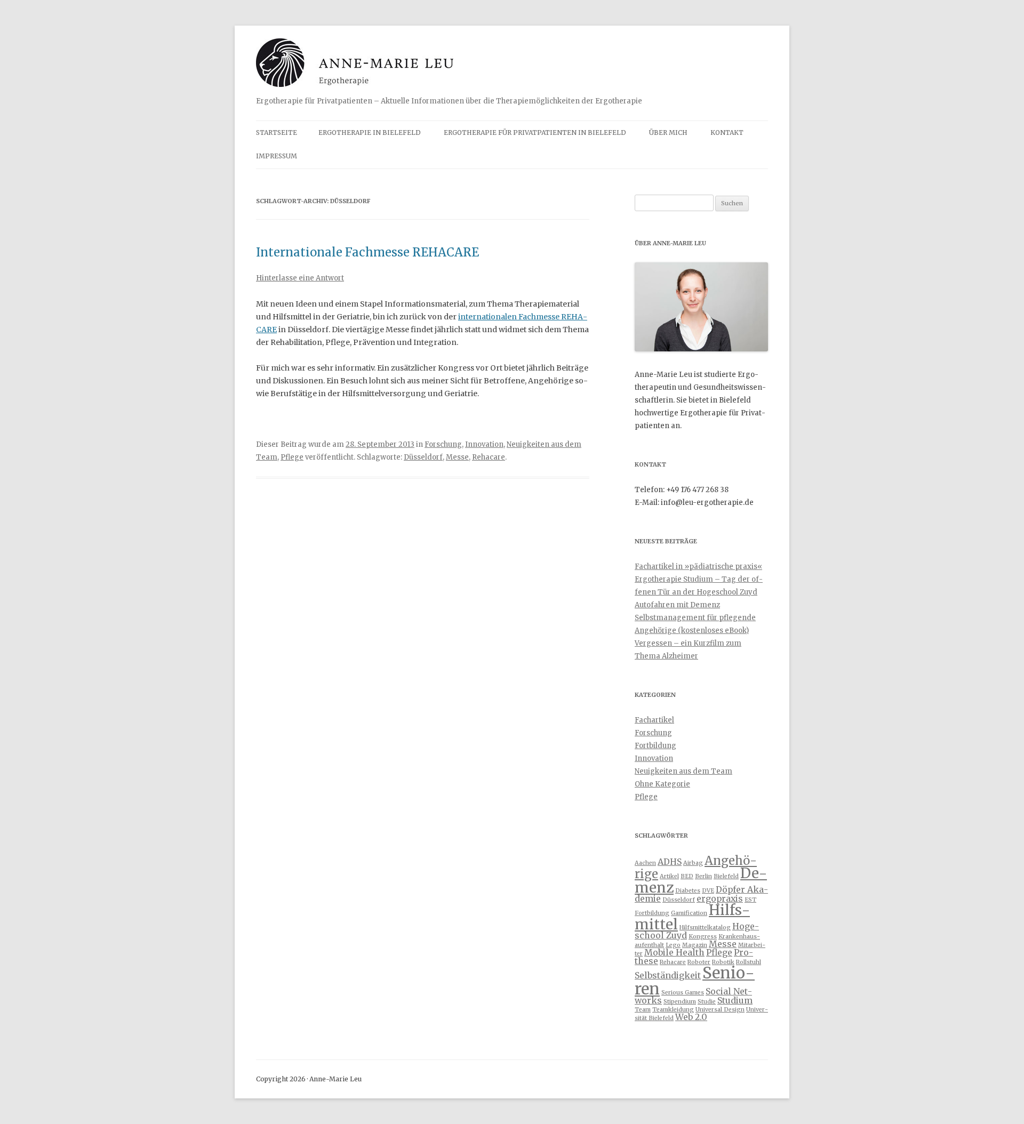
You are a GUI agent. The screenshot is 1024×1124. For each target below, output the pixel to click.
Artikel (669, 876)
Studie (707, 1001)
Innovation (484, 444)
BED (687, 876)
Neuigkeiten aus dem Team (683, 771)
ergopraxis (720, 898)
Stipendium (679, 1001)
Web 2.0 (691, 1016)
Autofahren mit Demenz (677, 604)
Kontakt (726, 133)
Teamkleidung (673, 1009)
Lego (673, 945)
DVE (708, 890)
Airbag (693, 863)
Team (643, 1009)
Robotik (723, 962)
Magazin (694, 945)
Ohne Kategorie (662, 784)
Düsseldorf (423, 457)
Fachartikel (654, 720)
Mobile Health (674, 952)
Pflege (292, 457)
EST (750, 899)
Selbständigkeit (668, 975)
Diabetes (687, 890)
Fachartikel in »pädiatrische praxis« (698, 566)
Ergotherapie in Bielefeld (369, 133)
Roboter (698, 962)
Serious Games (682, 992)
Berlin (703, 876)
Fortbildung (655, 745)
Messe (457, 457)
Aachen (645, 863)
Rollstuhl (748, 962)
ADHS (670, 861)
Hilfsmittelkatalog (705, 927)
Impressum (276, 156)
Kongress (703, 936)
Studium (735, 1000)
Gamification (689, 913)
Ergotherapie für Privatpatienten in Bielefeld (535, 133)
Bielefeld (726, 876)
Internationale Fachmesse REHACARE (367, 252)
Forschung (443, 444)
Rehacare (488, 457)
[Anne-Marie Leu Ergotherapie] (354, 66)
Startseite (276, 133)
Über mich (668, 133)
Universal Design (720, 1009)
